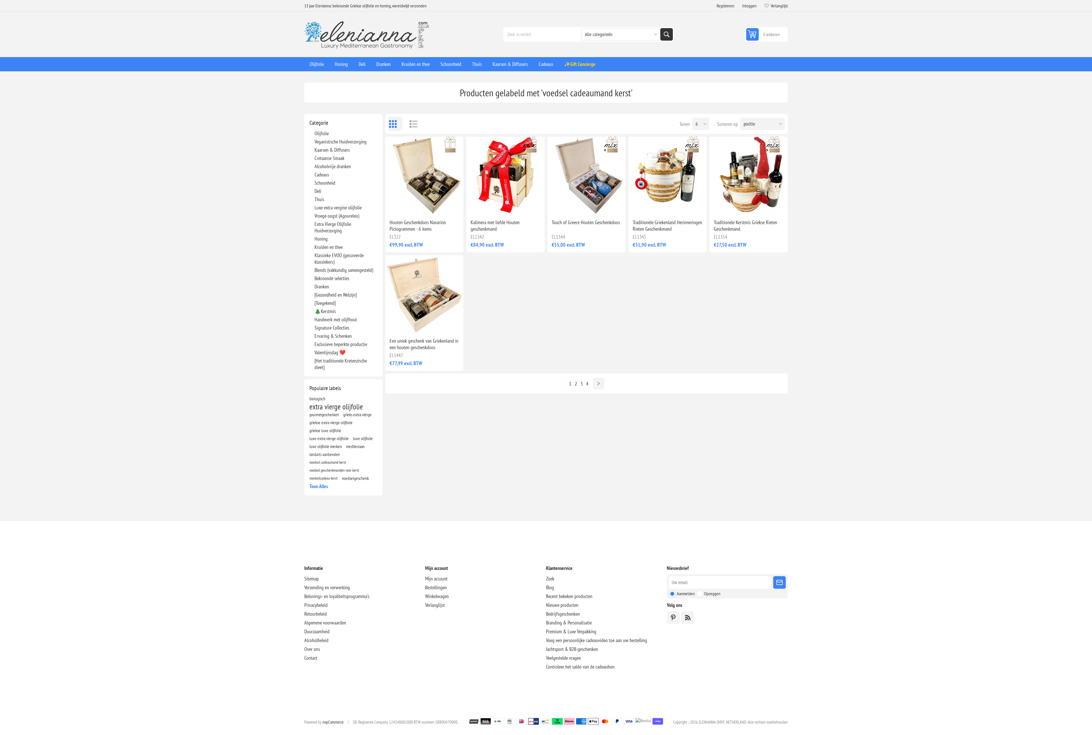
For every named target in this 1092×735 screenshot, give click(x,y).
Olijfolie (322, 133)
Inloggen (749, 6)
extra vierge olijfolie (336, 407)
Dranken (322, 286)
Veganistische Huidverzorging (341, 141)
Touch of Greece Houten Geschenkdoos (586, 222)
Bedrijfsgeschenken (563, 614)
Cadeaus (322, 174)
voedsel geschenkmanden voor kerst (334, 470)
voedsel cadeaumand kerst (327, 462)
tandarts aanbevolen (324, 454)
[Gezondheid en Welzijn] (336, 294)
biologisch (317, 398)
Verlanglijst (435, 605)
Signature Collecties (332, 327)
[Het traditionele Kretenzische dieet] (341, 363)
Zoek (666, 34)
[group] (424, 176)
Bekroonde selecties (332, 278)
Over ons (312, 649)
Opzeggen (712, 593)
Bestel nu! (436, 206)
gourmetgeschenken (324, 414)
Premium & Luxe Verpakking (571, 631)
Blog (550, 587)
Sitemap (311, 578)
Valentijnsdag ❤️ (330, 352)
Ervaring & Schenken (333, 336)
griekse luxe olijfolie (325, 430)
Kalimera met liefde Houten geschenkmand (495, 225)
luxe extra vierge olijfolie (329, 438)
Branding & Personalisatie (569, 622)
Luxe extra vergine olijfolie (338, 207)
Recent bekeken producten (569, 596)
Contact (310, 658)
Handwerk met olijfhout (336, 319)
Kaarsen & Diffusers (332, 150)
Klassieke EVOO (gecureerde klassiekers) (339, 258)
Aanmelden (686, 593)
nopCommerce (333, 722)
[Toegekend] (325, 303)
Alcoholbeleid (316, 640)
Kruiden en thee (329, 247)
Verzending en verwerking (327, 587)
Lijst (411, 124)
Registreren (725, 6)
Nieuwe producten (562, 605)
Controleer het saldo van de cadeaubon (580, 666)
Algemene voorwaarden (325, 622)
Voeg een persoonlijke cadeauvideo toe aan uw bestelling (596, 640)
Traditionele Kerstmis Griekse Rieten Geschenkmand (745, 225)
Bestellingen (436, 587)
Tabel (395, 124)
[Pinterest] (673, 617)
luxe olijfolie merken (325, 446)
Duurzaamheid (317, 631)
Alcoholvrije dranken (333, 166)
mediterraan (355, 446)
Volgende (598, 383)
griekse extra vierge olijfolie (331, 422)
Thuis (319, 199)
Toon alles (318, 486)
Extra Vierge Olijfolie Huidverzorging (333, 227)
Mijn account (436, 578)
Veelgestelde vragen (563, 658)
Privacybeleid (316, 605)
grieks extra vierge (357, 414)
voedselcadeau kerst (323, 478)
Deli (318, 191)
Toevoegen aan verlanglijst (399, 205)
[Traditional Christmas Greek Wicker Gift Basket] (749, 176)
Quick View (411, 205)
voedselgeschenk (355, 478)
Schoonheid (325, 183)
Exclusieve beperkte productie (341, 344)
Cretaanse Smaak (329, 158)
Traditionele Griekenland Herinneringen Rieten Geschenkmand (667, 225)
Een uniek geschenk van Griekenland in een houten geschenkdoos (424, 344)
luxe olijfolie (363, 438)
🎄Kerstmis (325, 311)
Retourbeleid (315, 614)
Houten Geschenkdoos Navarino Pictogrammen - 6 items (418, 225)
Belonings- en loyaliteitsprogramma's (336, 596)
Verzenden (779, 582)
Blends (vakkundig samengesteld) (344, 270)
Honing (321, 239)
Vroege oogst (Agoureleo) (337, 216)
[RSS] (687, 617)
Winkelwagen (437, 596)
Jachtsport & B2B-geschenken (572, 649)
